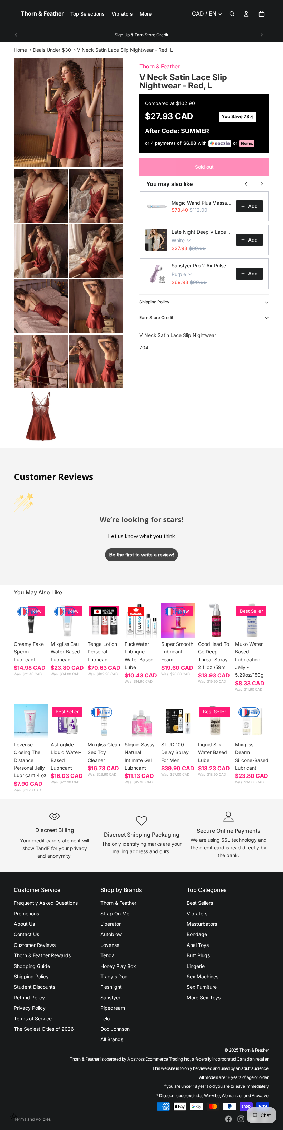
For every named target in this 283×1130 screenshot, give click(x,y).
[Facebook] (228, 1119)
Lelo (105, 1018)
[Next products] (261, 184)
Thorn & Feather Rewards (42, 955)
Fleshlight (111, 987)
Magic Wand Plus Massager (202, 203)
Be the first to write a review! (141, 555)
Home (20, 50)
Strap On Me (114, 913)
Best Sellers (200, 903)
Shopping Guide (32, 966)
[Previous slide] (16, 35)
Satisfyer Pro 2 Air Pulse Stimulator (202, 266)
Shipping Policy (154, 301)
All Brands (111, 1039)
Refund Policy (29, 997)
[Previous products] (246, 184)
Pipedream (112, 1008)
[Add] (74, 627)
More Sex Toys (204, 997)
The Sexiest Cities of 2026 (44, 1029)
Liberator (110, 924)
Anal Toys (198, 945)
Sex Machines (202, 976)
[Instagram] (241, 1119)
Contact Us (26, 934)
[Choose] (37, 627)
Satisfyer (110, 997)
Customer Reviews (35, 945)
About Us (24, 924)
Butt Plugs (198, 955)
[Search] (232, 13)
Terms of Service (33, 1018)
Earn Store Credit (156, 317)
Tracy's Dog (114, 976)
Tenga (107, 955)
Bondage (197, 934)
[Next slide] (261, 35)
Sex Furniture (202, 987)
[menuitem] (145, 14)
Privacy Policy (30, 1008)
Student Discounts (34, 987)
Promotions (26, 913)
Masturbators (202, 924)
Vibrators (197, 913)
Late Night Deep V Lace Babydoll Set (202, 232)
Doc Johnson (115, 1029)
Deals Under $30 (52, 50)
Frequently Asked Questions (46, 903)
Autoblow (111, 934)
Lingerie (196, 966)
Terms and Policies (32, 1119)
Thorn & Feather (159, 66)
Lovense (109, 945)
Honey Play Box (118, 966)
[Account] (246, 13)
